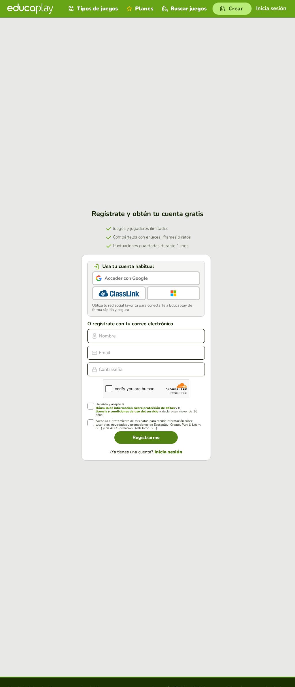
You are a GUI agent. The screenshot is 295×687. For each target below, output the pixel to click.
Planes (144, 8)
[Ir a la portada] (30, 8)
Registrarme (146, 437)
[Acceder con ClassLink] (119, 293)
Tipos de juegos (97, 8)
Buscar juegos (189, 8)
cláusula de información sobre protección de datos (135, 408)
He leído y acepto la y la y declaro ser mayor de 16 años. (146, 409)
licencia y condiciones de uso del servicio (127, 411)
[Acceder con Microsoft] (173, 293)
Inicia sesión (168, 452)
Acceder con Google (126, 278)
